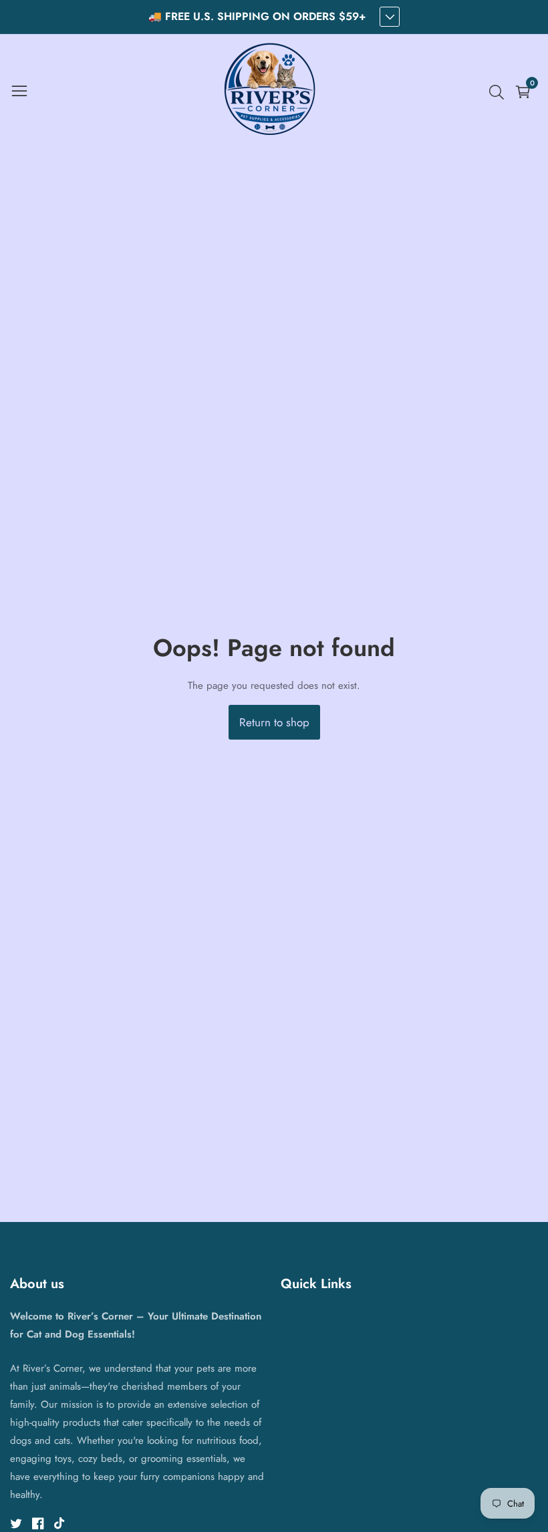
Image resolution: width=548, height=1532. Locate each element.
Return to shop (274, 722)
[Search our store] (499, 92)
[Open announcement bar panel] (390, 17)
